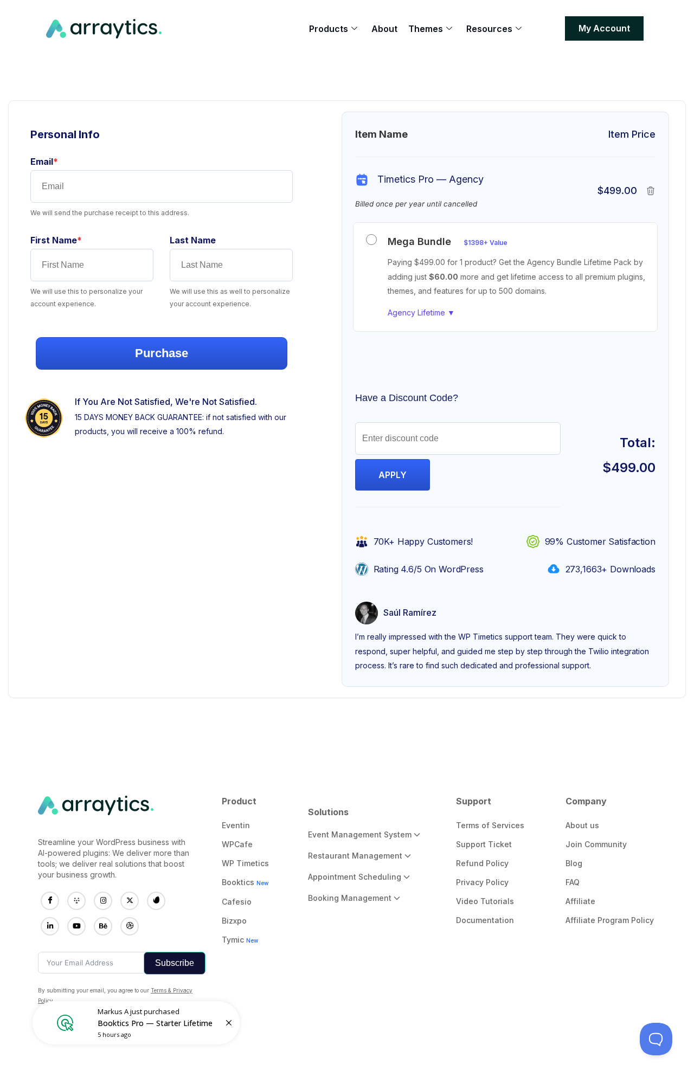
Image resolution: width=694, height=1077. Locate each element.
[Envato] (156, 901)
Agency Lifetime (421, 312)
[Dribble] (129, 926)
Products (328, 28)
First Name (75, 240)
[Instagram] (103, 901)
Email (63, 161)
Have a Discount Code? (406, 397)
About (384, 28)
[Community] (76, 901)
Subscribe (174, 963)
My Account (604, 28)
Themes (425, 28)
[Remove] (651, 191)
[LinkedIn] (50, 926)
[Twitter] (129, 901)
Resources (489, 28)
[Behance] (103, 926)
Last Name (193, 240)
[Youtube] (76, 926)
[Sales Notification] (136, 1022)
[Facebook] (50, 901)
